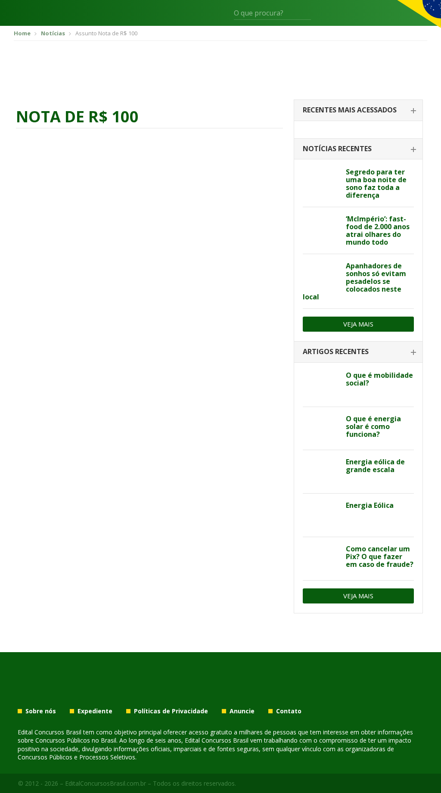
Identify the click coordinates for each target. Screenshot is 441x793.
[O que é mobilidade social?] (321, 385)
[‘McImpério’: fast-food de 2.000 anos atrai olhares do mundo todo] (321, 229)
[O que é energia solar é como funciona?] (321, 428)
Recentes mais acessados (350, 110)
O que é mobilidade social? (379, 379)
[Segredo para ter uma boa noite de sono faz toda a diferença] (321, 182)
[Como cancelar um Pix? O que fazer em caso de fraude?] (321, 558)
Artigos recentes (336, 351)
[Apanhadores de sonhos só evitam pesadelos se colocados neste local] (321, 275)
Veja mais (358, 324)
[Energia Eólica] (321, 515)
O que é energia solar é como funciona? (373, 426)
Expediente (95, 711)
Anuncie (242, 711)
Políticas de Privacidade (171, 711)
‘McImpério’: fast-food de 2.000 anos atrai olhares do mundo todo (378, 230)
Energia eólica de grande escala (375, 465)
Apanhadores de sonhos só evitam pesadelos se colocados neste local (354, 281)
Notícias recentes (337, 148)
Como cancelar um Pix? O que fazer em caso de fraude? (379, 556)
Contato (288, 711)
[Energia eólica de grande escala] (321, 471)
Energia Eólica (370, 505)
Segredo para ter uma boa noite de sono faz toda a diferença (376, 183)
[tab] (358, 110)
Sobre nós (40, 711)
